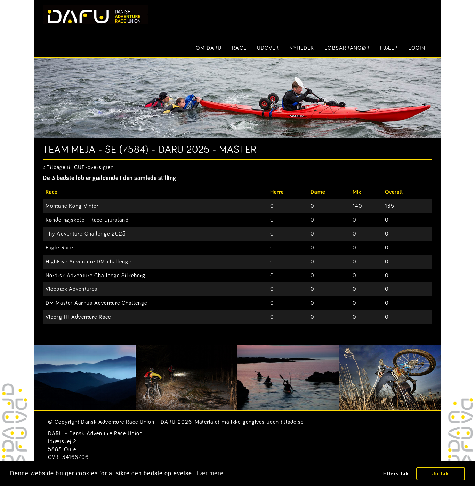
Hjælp (389, 48)
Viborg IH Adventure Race (78, 317)
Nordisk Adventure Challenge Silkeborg (95, 275)
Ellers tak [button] (396, 473)
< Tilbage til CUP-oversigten (78, 167)
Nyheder (301, 48)
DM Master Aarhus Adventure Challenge (96, 303)
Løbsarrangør (346, 48)
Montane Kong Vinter (72, 206)
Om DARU (209, 48)
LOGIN (416, 48)
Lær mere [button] (210, 473)
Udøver (268, 48)
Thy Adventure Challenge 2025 (86, 234)
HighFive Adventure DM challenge (88, 261)
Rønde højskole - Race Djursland (87, 220)
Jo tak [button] (440, 473)
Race (239, 48)
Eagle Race (59, 247)
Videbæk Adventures (71, 289)
